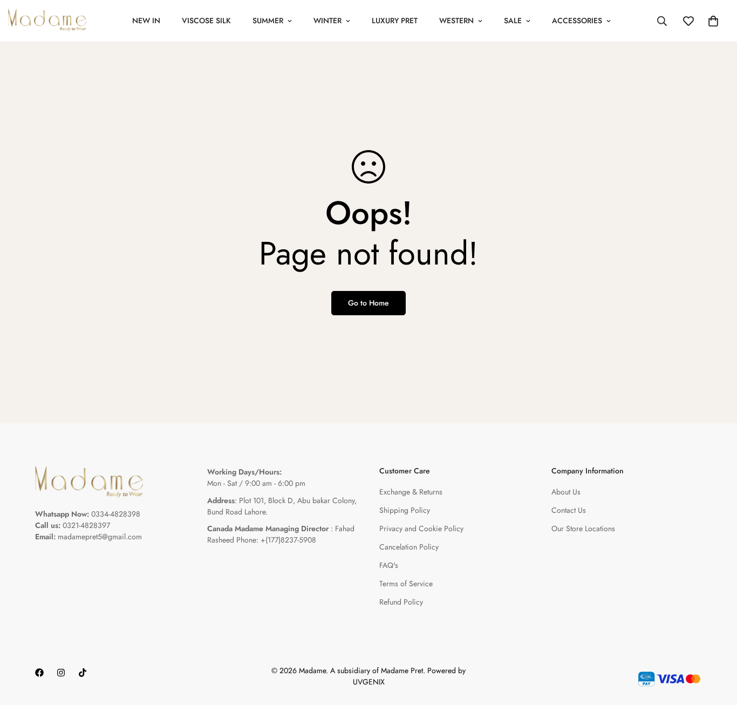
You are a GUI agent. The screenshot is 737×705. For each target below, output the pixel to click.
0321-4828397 (86, 525)
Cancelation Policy (409, 546)
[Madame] (47, 21)
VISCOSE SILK (206, 20)
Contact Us (568, 510)
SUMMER (268, 20)
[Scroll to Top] (716, 646)
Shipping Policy (404, 510)
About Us (566, 491)
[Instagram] (61, 672)
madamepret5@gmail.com (100, 536)
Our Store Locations (583, 528)
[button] (713, 21)
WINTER (327, 20)
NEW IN (146, 20)
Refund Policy (401, 601)
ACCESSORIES (577, 20)
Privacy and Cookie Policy (421, 528)
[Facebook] (39, 672)
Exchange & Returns (410, 491)
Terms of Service (406, 583)
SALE (513, 20)
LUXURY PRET (395, 20)
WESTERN (456, 20)
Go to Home (368, 302)
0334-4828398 (115, 514)
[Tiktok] (82, 672)
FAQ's (388, 565)
